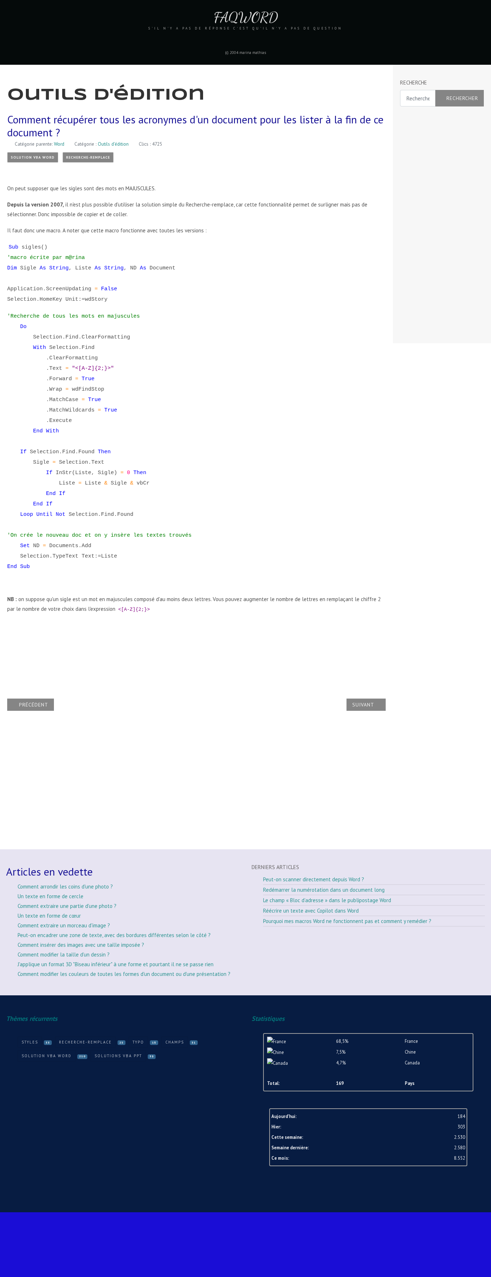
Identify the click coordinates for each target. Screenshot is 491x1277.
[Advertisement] (429, 225)
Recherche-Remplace (88, 157)
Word (59, 144)
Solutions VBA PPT (118, 1055)
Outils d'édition (113, 144)
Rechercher (462, 98)
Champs (174, 1042)
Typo (138, 1042)
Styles (30, 1042)
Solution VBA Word (33, 157)
